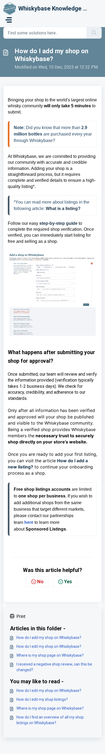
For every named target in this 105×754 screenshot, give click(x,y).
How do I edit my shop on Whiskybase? (48, 646)
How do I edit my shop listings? (42, 699)
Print (20, 616)
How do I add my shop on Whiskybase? (48, 637)
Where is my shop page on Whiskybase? (50, 655)
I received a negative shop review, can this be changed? (54, 667)
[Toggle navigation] (8, 20)
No (40, 581)
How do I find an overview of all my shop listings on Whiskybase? (50, 720)
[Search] (94, 33)
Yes (68, 581)
